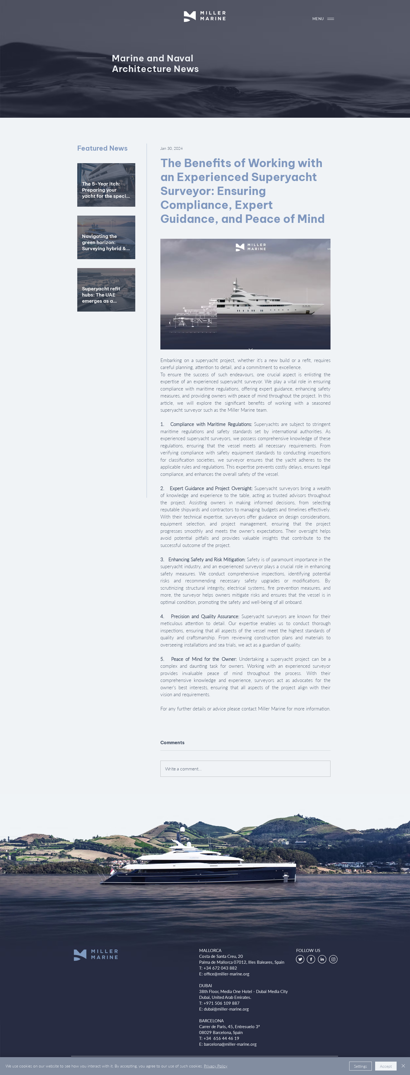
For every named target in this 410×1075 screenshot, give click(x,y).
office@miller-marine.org (226, 973)
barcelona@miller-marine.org (230, 1044)
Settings (360, 1066)
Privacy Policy (215, 1066)
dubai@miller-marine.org (226, 1008)
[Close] (403, 1066)
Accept (386, 1066)
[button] (326, 19)
